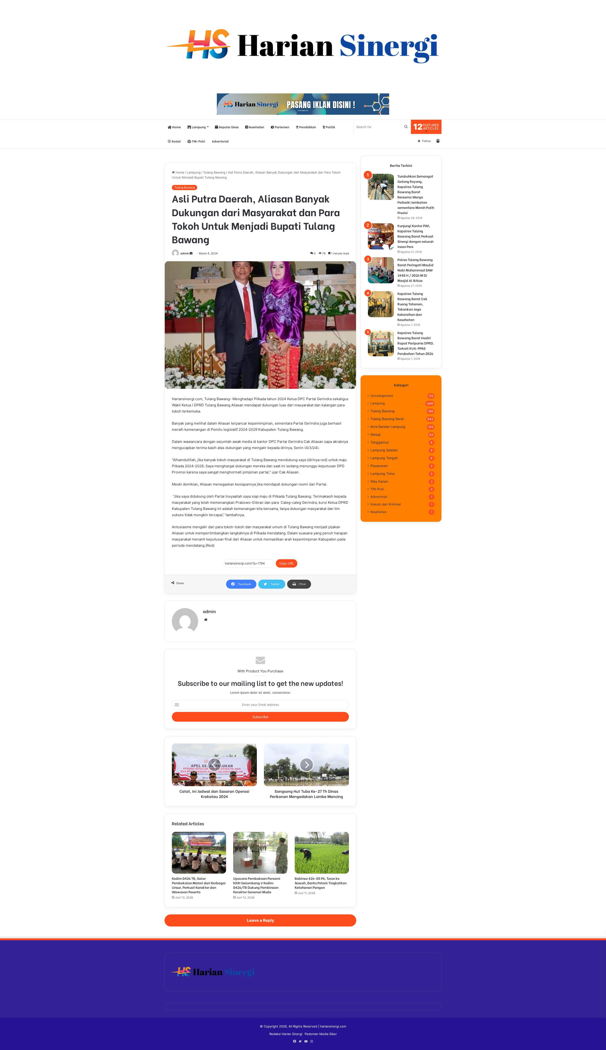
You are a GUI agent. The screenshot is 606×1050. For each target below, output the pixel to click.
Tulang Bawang (214, 172)
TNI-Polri (198, 141)
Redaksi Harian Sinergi (285, 1034)
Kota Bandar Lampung (387, 427)
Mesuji (375, 434)
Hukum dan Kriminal (385, 504)
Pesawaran (379, 466)
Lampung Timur (382, 474)
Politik (330, 126)
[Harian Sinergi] (303, 44)
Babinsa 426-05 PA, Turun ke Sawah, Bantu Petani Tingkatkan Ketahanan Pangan (321, 883)
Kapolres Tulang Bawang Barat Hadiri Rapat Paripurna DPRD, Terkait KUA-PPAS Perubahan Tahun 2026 (415, 343)
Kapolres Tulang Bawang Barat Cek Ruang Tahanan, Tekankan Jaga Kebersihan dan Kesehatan (412, 306)
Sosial (176, 141)
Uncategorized (381, 396)
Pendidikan (307, 126)
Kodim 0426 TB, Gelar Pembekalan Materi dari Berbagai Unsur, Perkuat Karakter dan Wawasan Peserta (199, 885)
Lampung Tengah (384, 458)
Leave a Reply (260, 920)
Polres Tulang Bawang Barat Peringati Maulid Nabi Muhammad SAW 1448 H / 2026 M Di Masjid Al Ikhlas (415, 270)
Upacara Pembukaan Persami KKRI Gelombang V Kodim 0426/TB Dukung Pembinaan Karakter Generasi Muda (256, 885)
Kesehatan (256, 126)
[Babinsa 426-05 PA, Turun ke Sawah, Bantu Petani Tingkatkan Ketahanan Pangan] (322, 853)
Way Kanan (379, 481)
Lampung (198, 126)
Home (176, 126)
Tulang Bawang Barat (387, 419)
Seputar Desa (228, 126)
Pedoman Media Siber (321, 1034)
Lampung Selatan (384, 450)
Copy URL (286, 563)
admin (184, 253)
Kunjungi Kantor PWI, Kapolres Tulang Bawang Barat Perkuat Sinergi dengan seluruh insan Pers (415, 236)
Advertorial (220, 141)
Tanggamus (379, 442)
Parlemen (281, 126)
